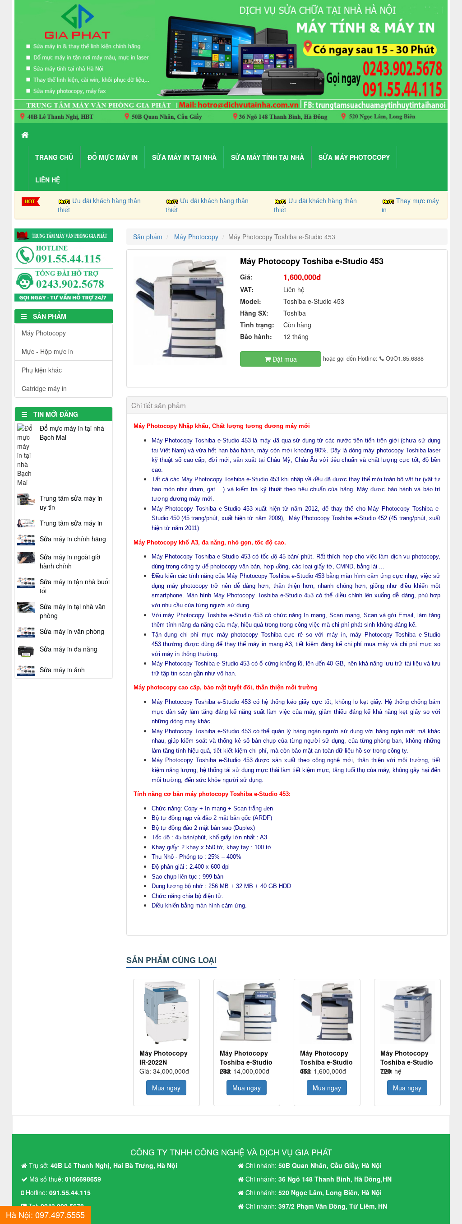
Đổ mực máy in (113, 157)
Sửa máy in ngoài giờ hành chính (70, 561)
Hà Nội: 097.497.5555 (45, 1214)
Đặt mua (284, 358)
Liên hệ (47, 179)
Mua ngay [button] (166, 1087)
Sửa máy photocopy (354, 157)
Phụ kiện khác (42, 369)
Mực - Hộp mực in (47, 351)
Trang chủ (54, 157)
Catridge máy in (44, 388)
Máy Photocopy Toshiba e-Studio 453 (326, 1057)
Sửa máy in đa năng (68, 648)
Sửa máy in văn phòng (72, 631)
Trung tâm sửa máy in (71, 522)
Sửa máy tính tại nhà (267, 157)
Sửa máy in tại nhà (184, 157)
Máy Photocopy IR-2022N (163, 1057)
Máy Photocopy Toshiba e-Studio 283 (246, 1057)
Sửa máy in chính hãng (73, 538)
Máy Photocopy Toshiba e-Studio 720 (406, 1057)
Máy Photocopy (44, 332)
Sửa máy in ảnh (62, 669)
